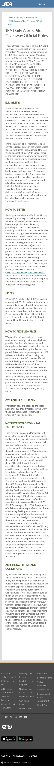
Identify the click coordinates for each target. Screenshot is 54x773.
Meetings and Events (25, 675)
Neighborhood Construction (26, 691)
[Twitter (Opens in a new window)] (12, 717)
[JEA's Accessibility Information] (12, 727)
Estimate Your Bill (8, 683)
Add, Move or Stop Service (7, 691)
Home (10, 17)
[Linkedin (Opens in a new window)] (22, 717)
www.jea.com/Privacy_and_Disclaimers (25, 272)
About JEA (42, 673)
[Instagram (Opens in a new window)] (17, 717)
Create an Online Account (8, 675)
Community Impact (24, 702)
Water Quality (26, 708)
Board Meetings (44, 677)
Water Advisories (42, 684)
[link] (7, 5)
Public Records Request (26, 683)
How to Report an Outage (8, 706)
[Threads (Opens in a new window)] (7, 717)
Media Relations (26, 696)
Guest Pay (42, 705)
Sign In (41, 3)
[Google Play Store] (25, 738)
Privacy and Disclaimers (26, 17)
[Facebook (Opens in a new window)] (3, 717)
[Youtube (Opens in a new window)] (26, 717)
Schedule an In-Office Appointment (44, 697)
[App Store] (8, 738)
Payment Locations (5, 698)
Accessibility (43, 689)
